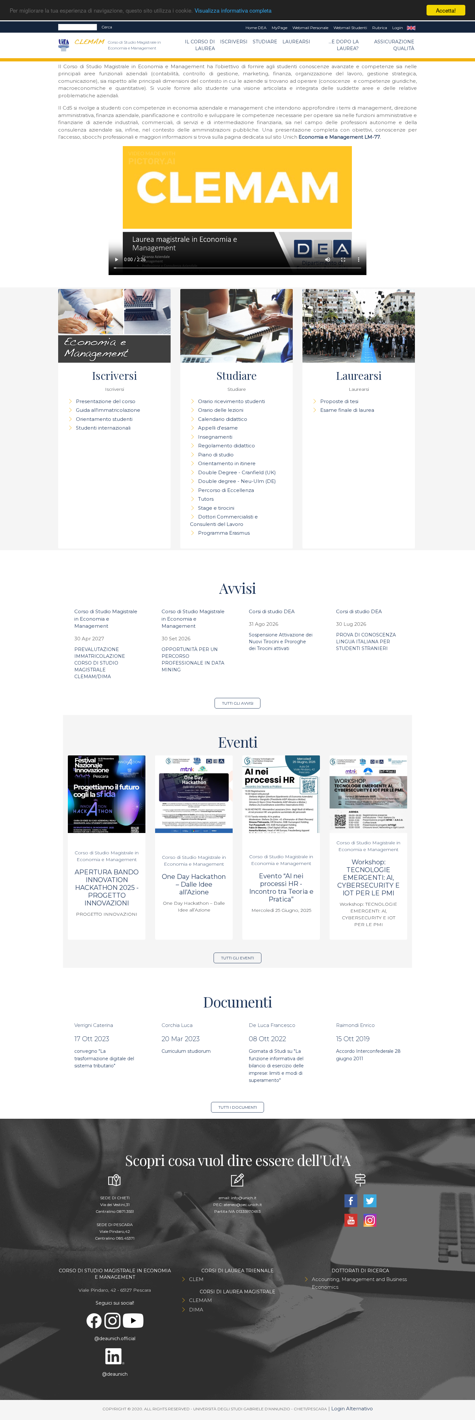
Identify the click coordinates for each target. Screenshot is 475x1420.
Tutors (206, 499)
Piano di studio (216, 455)
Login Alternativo (352, 1408)
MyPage (279, 27)
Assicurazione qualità (394, 45)
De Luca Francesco (272, 1025)
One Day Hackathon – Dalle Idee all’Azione (194, 884)
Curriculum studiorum (186, 1051)
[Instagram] (369, 1220)
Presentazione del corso (105, 401)
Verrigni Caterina (93, 1025)
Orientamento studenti (104, 419)
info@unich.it (244, 1197)
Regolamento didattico (226, 446)
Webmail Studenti (350, 27)
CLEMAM (200, 1300)
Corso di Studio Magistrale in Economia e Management (105, 618)
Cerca (106, 27)
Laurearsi (296, 42)
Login (397, 27)
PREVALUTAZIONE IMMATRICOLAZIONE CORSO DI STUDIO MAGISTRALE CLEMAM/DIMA (99, 662)
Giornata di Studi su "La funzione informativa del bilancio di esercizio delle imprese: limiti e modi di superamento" (276, 1065)
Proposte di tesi (339, 401)
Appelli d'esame (218, 428)
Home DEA (256, 27)
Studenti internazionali (103, 428)
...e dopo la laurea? (344, 45)
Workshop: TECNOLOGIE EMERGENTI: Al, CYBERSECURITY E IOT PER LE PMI (368, 877)
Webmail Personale (310, 27)
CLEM (196, 1279)
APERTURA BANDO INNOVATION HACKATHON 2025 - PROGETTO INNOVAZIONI (107, 887)
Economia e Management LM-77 (339, 137)
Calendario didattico (222, 419)
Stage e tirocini (216, 508)
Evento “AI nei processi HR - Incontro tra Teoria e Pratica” (281, 887)
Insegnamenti (215, 437)
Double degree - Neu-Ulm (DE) (237, 481)
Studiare (265, 42)
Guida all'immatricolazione (108, 410)
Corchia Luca (177, 1025)
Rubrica (379, 27)
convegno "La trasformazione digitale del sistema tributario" (104, 1058)
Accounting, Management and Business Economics (359, 1283)
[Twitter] (369, 1200)
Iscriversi (234, 42)
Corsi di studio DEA (272, 611)
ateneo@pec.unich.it (243, 1204)
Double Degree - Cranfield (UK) (237, 472)
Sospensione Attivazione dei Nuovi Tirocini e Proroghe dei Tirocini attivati (280, 641)
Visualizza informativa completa (233, 10)
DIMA (196, 1310)
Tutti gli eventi (237, 958)
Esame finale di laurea (347, 410)
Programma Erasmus (224, 533)
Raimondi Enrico (355, 1025)
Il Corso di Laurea (200, 45)
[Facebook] (351, 1200)
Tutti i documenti (237, 1107)
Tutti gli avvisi (237, 703)
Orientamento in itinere (227, 463)
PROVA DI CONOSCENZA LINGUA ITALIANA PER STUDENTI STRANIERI (366, 641)
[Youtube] (351, 1220)
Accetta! (446, 10)
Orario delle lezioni (220, 410)
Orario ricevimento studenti (231, 401)
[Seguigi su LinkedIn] (114, 1356)
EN (411, 28)
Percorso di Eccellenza (226, 490)
